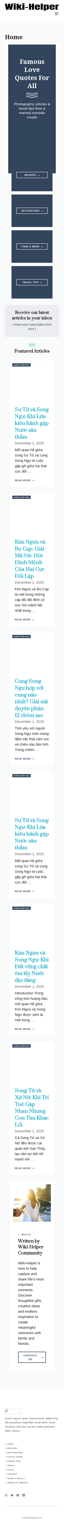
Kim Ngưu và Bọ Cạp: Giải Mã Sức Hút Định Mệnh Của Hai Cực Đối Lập (30, 559)
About (11, 1465)
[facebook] (18, 1495)
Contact (12, 1474)
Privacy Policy (16, 1478)
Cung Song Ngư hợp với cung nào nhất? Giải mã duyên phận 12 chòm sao (31, 698)
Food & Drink (15, 1457)
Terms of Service (17, 1483)
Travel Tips (14, 1461)
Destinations (15, 1453)
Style (10, 1470)
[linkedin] (23, 1495)
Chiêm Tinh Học (22, 365)
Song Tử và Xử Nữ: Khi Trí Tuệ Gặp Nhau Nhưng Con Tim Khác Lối (32, 1107)
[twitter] (12, 1495)
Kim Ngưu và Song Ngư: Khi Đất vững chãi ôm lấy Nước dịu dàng (32, 967)
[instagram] (6, 1495)
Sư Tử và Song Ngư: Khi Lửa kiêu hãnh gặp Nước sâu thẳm (32, 423)
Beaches (12, 1448)
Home (10, 1444)
